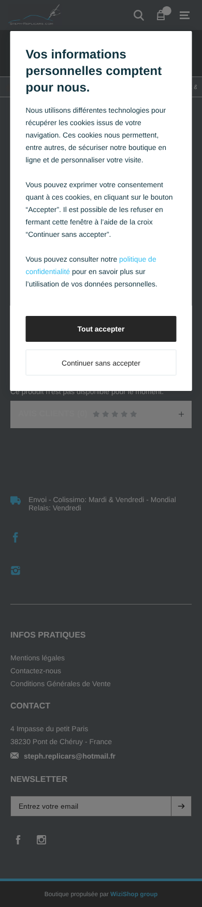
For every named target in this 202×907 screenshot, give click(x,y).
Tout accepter (101, 329)
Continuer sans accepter (101, 363)
